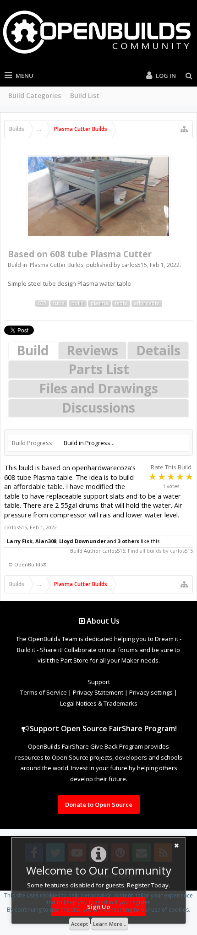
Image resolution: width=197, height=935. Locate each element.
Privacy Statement (98, 692)
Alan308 (45, 541)
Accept (79, 923)
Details (158, 350)
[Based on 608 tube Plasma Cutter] (98, 196)
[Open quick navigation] (184, 129)
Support (99, 682)
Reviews (92, 350)
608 (42, 303)
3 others (128, 541)
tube (59, 303)
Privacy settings (151, 692)
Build (32, 350)
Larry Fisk (20, 541)
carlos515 (134, 265)
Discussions (98, 407)
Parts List (98, 369)
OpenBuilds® (30, 564)
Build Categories (34, 95)
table (121, 303)
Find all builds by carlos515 (160, 550)
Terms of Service (43, 692)
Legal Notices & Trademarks (98, 703)
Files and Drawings (98, 388)
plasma (99, 303)
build (77, 303)
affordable (146, 303)
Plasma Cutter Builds (56, 265)
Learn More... (109, 923)
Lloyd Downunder (82, 541)
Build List (84, 95)
